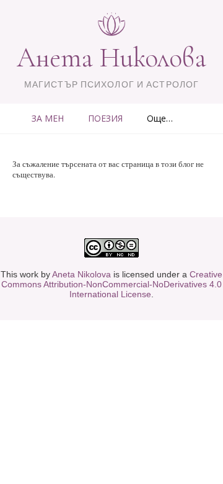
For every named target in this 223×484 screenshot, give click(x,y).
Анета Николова (111, 57)
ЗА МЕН (48, 118)
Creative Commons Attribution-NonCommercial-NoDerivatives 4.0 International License (111, 284)
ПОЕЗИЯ (105, 118)
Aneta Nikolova (81, 274)
